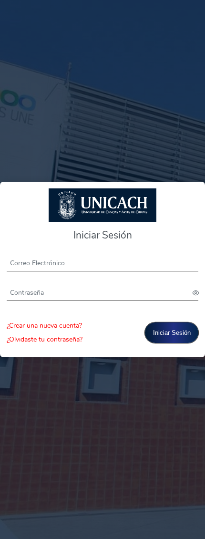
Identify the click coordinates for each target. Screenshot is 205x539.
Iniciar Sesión (172, 332)
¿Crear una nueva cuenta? (44, 325)
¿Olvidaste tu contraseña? (44, 339)
